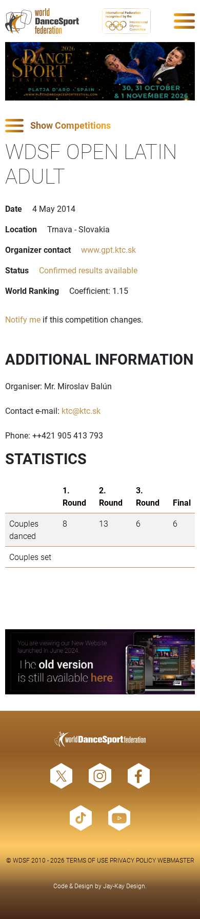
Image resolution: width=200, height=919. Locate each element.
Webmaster (175, 860)
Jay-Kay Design (124, 886)
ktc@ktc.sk (81, 410)
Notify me (23, 319)
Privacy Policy (133, 860)
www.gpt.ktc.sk (108, 249)
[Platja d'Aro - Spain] (100, 71)
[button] (100, 126)
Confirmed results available (88, 270)
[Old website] (100, 661)
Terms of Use (87, 860)
